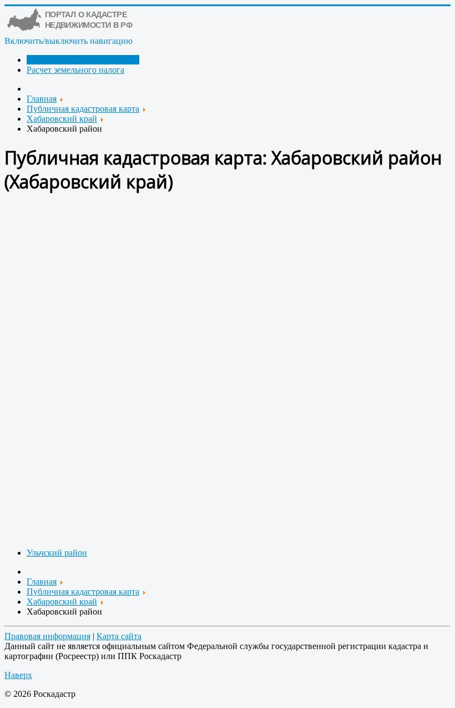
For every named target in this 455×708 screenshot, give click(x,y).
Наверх (18, 675)
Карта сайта (119, 636)
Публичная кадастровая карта (83, 59)
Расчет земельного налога (75, 69)
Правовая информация (47, 636)
